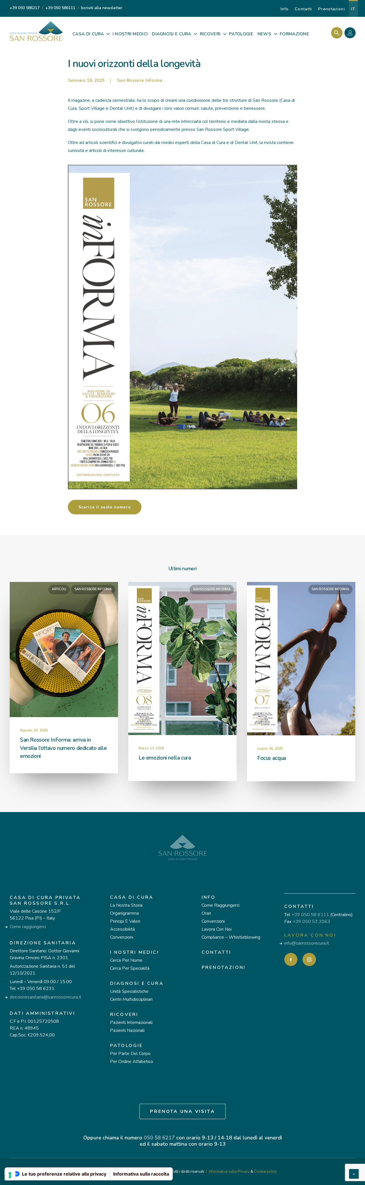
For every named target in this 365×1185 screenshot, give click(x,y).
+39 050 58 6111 (310, 915)
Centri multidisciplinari (131, 999)
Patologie (126, 1045)
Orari (206, 913)
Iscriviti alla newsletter (101, 8)
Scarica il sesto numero (104, 507)
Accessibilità (122, 929)
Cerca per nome (126, 960)
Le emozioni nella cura (165, 758)
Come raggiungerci (28, 927)
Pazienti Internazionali (131, 1022)
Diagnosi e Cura (137, 983)
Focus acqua (271, 758)
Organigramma (124, 913)
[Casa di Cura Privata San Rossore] (36, 31)
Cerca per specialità (129, 968)
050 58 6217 (159, 1137)
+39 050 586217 (25, 8)
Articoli (59, 589)
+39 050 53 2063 (311, 921)
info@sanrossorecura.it (306, 943)
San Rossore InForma (140, 80)
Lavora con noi (217, 929)
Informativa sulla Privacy (229, 1171)
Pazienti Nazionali (127, 1030)
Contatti (303, 9)
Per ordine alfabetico (131, 1061)
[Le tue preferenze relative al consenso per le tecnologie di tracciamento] (10, 1175)
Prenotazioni (331, 9)
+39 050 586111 (60, 8)
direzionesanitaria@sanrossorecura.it (45, 997)
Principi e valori (125, 921)
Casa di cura (131, 897)
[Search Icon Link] (335, 32)
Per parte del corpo (130, 1053)
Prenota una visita (182, 1111)
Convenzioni (121, 937)
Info (285, 9)
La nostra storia (126, 905)
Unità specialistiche (129, 991)
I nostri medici (134, 952)
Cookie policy (265, 1171)
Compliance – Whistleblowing (231, 937)
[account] (351, 33)
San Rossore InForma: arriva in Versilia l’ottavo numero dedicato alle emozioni (63, 748)
